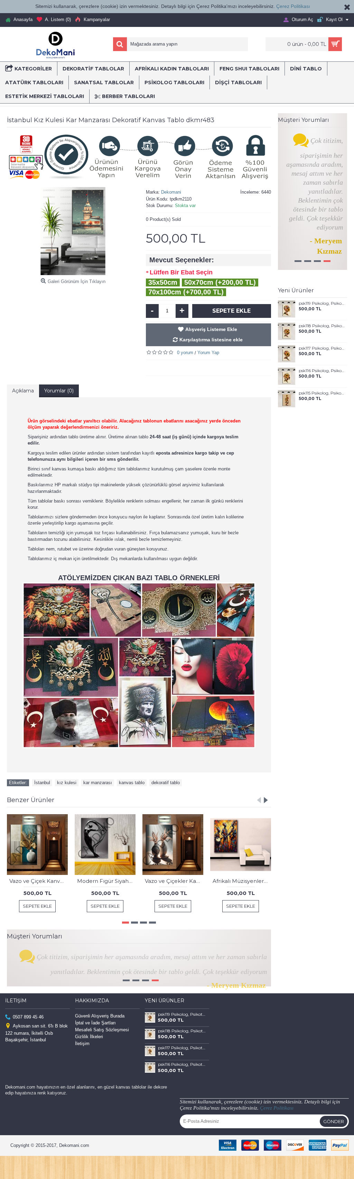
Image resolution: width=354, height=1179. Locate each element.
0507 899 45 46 (28, 1030)
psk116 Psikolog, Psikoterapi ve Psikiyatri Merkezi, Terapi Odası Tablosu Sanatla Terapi (322, 370)
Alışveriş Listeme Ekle (211, 329)
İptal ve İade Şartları (95, 1037)
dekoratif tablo (165, 782)
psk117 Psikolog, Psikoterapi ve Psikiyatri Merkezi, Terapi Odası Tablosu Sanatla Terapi (322, 348)
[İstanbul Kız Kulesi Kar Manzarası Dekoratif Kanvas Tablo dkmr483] (73, 231)
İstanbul (42, 782)
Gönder (333, 1135)
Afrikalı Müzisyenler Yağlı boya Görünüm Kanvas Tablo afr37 (242, 881)
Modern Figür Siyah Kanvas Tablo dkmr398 (106, 881)
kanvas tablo (132, 782)
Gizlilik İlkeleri (89, 1050)
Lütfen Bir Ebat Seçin (181, 272)
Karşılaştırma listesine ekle (211, 339)
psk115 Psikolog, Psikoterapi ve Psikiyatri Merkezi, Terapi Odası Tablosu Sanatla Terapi (322, 393)
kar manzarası (97, 782)
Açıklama (23, 391)
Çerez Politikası (293, 6)
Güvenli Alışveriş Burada (99, 1030)
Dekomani (171, 192)
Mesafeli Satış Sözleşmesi (102, 1043)
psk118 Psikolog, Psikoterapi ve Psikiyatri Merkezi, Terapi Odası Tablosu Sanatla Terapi (322, 325)
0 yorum (185, 352)
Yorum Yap (208, 352)
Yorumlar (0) (59, 391)
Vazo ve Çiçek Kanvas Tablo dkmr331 (38, 881)
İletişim (82, 1057)
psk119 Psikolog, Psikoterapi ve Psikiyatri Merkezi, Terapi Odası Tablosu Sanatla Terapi (322, 303)
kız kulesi (66, 782)
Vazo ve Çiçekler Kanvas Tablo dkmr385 (174, 881)
